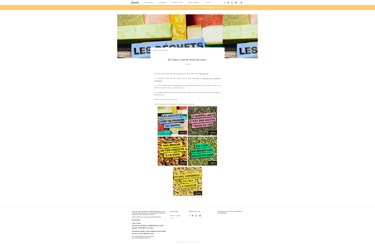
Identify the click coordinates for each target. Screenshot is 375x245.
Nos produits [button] (148, 2)
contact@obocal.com (142, 238)
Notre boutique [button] (194, 2)
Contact (208, 2)
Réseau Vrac (204, 74)
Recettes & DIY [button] (177, 2)
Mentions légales (175, 215)
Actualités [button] (162, 2)
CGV (171, 218)
